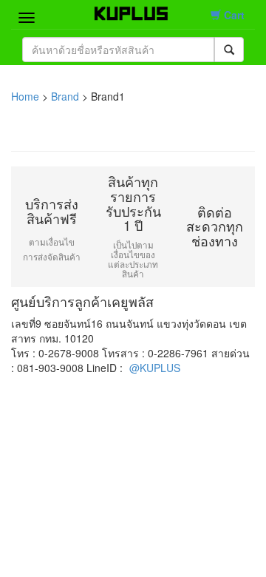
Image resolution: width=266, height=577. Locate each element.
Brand (65, 96)
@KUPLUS (154, 367)
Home (25, 96)
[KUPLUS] (121, 10)
